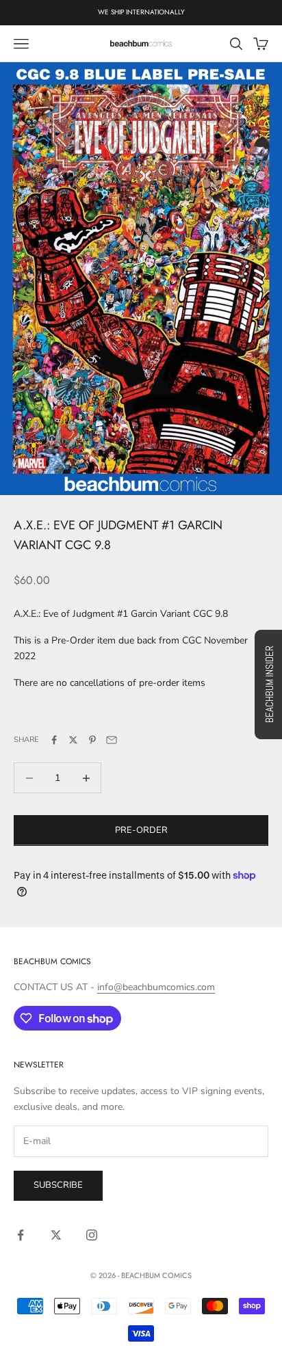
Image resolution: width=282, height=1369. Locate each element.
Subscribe (58, 1185)
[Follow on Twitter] (56, 1235)
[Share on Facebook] (54, 739)
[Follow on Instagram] (92, 1235)
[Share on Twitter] (73, 739)
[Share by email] (111, 739)
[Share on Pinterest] (92, 739)
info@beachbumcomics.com (156, 987)
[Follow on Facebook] (20, 1235)
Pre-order (141, 830)
